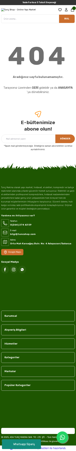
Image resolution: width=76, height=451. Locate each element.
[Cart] (72, 9)
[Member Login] (66, 9)
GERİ (35, 87)
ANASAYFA (65, 87)
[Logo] (18, 9)
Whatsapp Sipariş (24, 444)
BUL (66, 18)
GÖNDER (65, 138)
